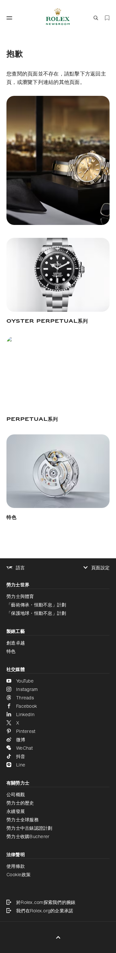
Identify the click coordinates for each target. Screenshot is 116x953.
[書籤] (107, 17)
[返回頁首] (58, 937)
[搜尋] (95, 17)
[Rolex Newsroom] (58, 18)
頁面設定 (100, 568)
